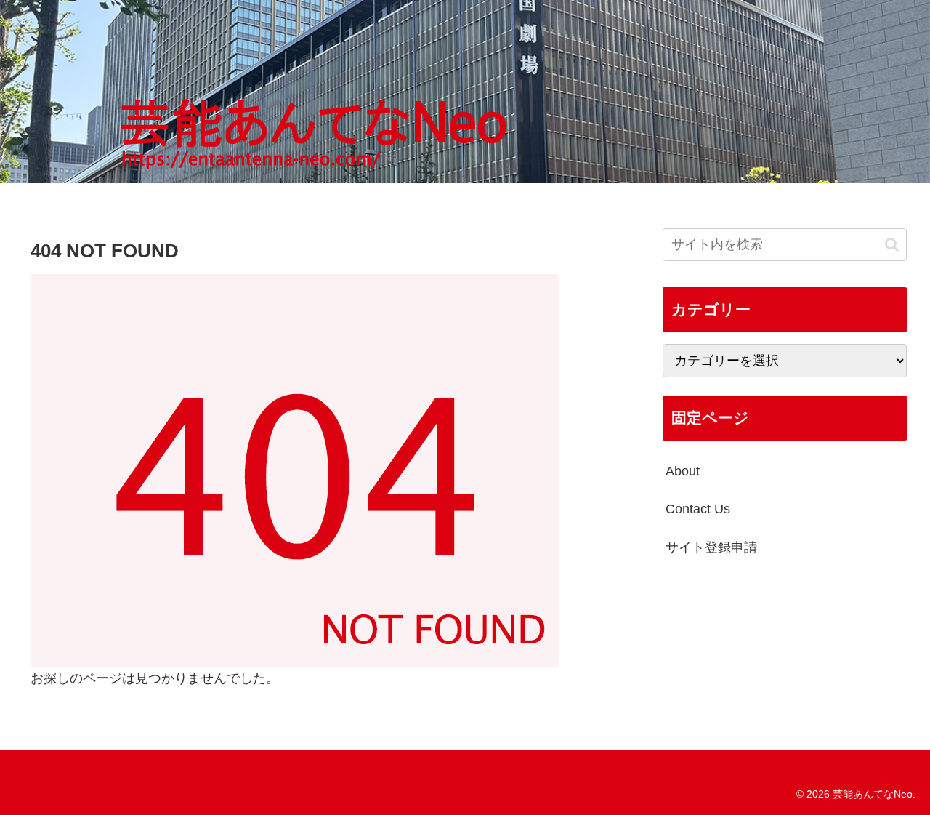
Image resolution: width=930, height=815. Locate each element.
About (683, 471)
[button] (892, 244)
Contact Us (698, 509)
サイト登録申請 (711, 547)
